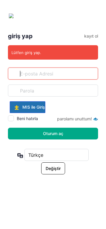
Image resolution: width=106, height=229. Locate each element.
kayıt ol (91, 35)
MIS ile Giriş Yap (32, 107)
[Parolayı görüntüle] (92, 90)
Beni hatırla (27, 118)
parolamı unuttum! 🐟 (77, 118)
